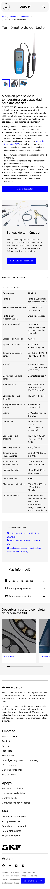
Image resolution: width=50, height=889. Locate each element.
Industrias (7, 750)
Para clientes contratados (15, 826)
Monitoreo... (25, 16)
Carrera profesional (12, 770)
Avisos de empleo (11, 835)
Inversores (10, 765)
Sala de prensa (9, 774)
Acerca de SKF (9, 736)
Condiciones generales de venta (15, 879)
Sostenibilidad (9, 755)
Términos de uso (28, 872)
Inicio (4, 16)
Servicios (6, 746)
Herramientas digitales (13, 793)
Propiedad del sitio (29, 876)
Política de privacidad (10, 876)
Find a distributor (25, 189)
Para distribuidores (11, 831)
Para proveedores (11, 821)
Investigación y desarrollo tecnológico (21, 760)
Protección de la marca (14, 816)
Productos (14, 16)
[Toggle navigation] (6, 7)
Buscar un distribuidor (13, 788)
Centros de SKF (10, 798)
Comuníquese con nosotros (16, 802)
